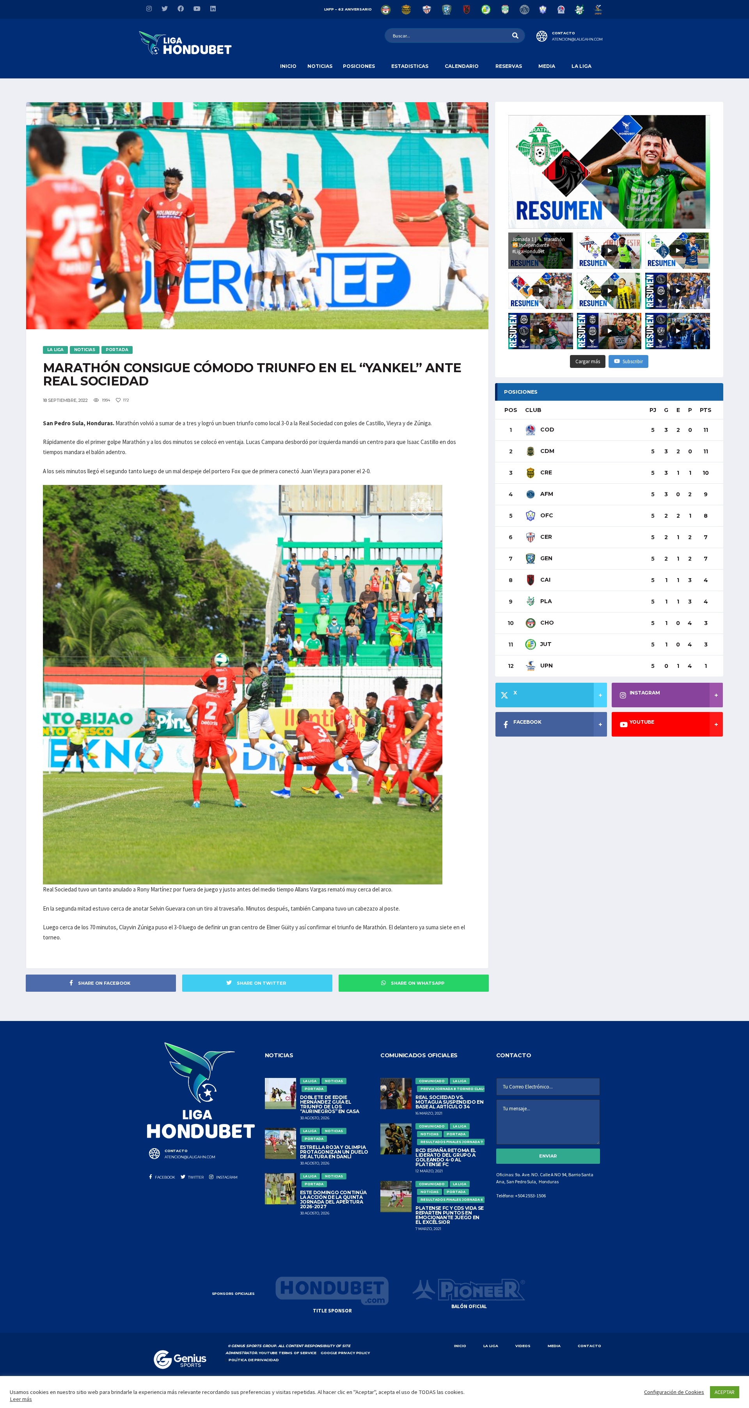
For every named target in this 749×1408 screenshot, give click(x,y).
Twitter (195, 1177)
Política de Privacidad (254, 1360)
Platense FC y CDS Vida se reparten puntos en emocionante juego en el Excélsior (449, 1215)
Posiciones (359, 66)
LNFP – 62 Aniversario (348, 9)
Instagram (226, 1177)
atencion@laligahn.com (577, 39)
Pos (510, 410)
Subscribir (633, 361)
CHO (546, 622)
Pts (706, 410)
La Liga (581, 66)
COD (546, 429)
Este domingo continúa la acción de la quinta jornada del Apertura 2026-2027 (333, 1199)
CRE (545, 472)
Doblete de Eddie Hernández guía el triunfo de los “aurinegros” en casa (330, 1104)
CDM (546, 451)
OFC (546, 515)
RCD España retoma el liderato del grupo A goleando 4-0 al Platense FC (445, 1157)
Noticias (319, 66)
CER (545, 536)
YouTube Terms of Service (287, 1353)
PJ (653, 410)
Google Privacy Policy (345, 1353)
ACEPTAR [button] (725, 1392)
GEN (545, 558)
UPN (546, 665)
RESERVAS (508, 66)
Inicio (288, 66)
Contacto (589, 1346)
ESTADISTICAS (409, 66)
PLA (545, 601)
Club (533, 410)
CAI (544, 579)
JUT (545, 644)
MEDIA (554, 1346)
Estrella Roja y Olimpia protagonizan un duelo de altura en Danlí (334, 1151)
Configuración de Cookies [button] (674, 1392)
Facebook (164, 1177)
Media (546, 66)
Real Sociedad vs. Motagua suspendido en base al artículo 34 (449, 1102)
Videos (523, 1346)
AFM (546, 493)
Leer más (21, 1399)
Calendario (462, 66)
